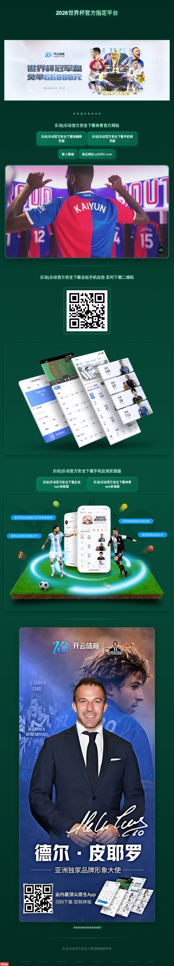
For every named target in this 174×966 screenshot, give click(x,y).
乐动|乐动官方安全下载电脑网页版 (61, 139)
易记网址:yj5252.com (97, 154)
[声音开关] (161, 250)
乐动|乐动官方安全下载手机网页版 (112, 139)
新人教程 (68, 154)
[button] (25, 775)
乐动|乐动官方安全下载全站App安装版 (62, 484)
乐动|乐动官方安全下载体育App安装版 (112, 484)
